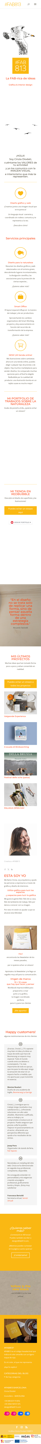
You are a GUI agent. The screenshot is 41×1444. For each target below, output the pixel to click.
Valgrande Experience (15, 716)
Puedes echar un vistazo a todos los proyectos (20, 683)
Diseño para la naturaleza (20, 262)
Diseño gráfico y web (20, 203)
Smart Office (20, 306)
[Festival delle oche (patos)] (20, 764)
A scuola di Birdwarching (16, 747)
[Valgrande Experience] (20, 702)
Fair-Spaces (12, 1151)
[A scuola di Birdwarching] (20, 733)
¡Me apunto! (21, 1010)
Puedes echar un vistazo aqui (20, 510)
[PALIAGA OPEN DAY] (20, 794)
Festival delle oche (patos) (17, 777)
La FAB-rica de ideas (20, 78)
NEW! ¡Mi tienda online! (20, 355)
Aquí (20, 954)
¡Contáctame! (20, 1255)
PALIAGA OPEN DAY (14, 808)
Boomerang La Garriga (22, 1092)
